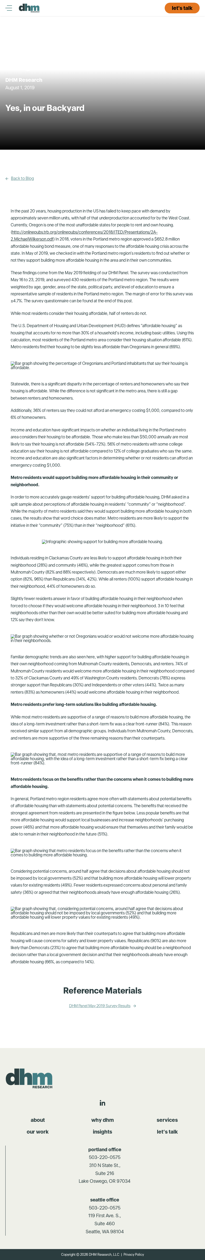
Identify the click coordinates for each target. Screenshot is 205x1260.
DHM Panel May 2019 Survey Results (100, 1006)
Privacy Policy (134, 1255)
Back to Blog (22, 178)
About (38, 1120)
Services (167, 1120)
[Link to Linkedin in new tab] (102, 1103)
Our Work (38, 1131)
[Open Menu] (12, 8)
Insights (102, 1131)
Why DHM (102, 1120)
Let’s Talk (167, 1131)
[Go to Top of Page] (29, 1078)
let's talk (182, 8)
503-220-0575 (104, 1157)
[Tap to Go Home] (29, 8)
